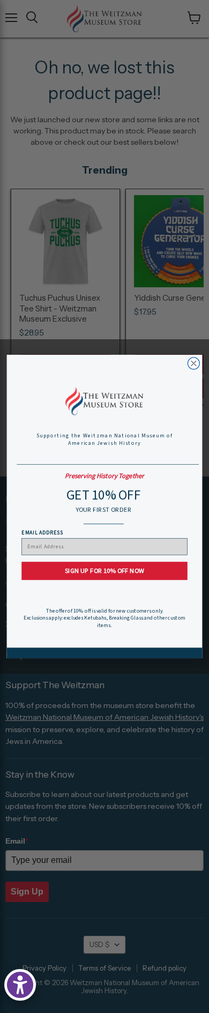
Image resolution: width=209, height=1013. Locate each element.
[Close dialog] (193, 363)
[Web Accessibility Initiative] (20, 985)
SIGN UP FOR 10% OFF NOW (104, 571)
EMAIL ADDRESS (42, 532)
